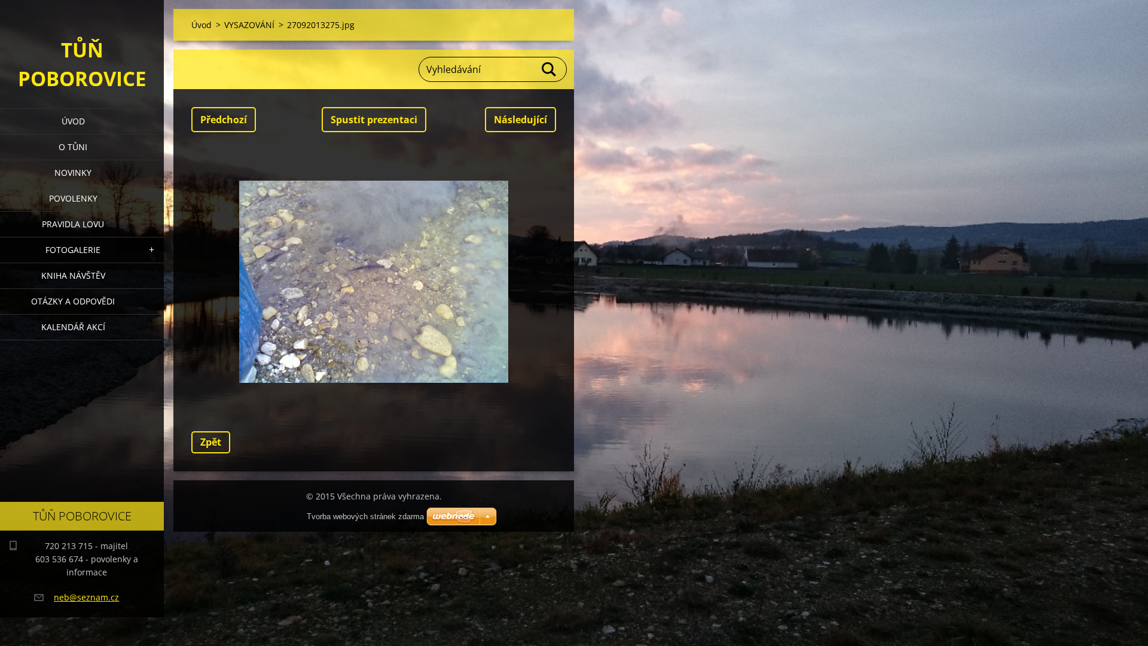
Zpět (210, 442)
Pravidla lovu (73, 224)
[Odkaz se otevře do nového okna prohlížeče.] (373, 281)
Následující (520, 119)
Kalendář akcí (73, 327)
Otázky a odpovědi (73, 301)
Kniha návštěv (73, 275)
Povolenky (73, 198)
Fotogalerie (72, 249)
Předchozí (223, 119)
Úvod (73, 121)
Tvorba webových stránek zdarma (365, 516)
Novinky (72, 172)
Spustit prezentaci (374, 119)
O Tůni (73, 147)
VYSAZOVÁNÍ (249, 25)
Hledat (549, 69)
